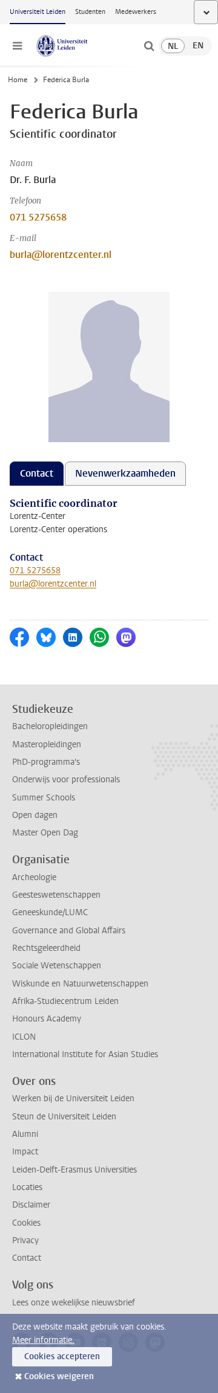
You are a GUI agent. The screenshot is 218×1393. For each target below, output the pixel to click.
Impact (25, 1151)
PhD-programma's (46, 762)
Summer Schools (43, 797)
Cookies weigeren (59, 1376)
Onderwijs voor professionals (66, 779)
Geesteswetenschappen (56, 895)
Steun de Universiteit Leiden (64, 1116)
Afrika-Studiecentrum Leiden (65, 1001)
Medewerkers (135, 11)
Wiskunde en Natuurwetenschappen (80, 983)
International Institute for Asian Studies (85, 1054)
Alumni (25, 1134)
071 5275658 (38, 217)
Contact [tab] (36, 473)
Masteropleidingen (46, 744)
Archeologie (34, 877)
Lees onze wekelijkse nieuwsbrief (73, 1302)
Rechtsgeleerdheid (46, 948)
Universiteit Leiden (37, 11)
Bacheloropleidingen (50, 726)
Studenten (90, 11)
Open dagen (35, 815)
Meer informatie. (43, 1340)
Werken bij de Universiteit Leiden (73, 1098)
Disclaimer (31, 1205)
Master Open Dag (45, 832)
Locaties (27, 1187)
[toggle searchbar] (149, 46)
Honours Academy (46, 1019)
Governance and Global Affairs (68, 930)
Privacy (25, 1240)
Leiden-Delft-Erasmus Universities (74, 1170)
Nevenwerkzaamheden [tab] (125, 473)
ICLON (24, 1037)
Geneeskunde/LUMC (50, 912)
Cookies (26, 1223)
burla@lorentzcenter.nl (60, 254)
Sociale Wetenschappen (56, 965)
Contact (26, 1258)
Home (17, 80)
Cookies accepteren (62, 1356)
